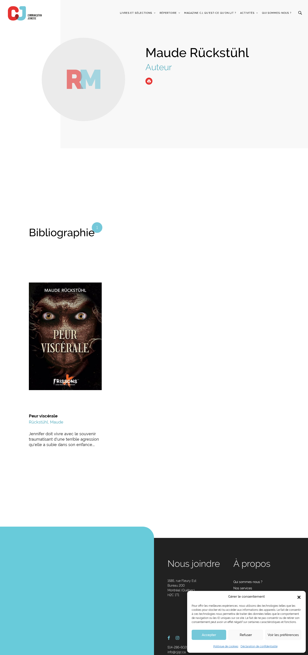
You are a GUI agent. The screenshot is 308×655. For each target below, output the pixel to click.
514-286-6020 (178, 647)
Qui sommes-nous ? (276, 13)
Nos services (242, 588)
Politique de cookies (225, 646)
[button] (299, 597)
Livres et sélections (136, 13)
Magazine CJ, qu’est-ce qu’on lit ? (210, 13)
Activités (247, 13)
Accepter (209, 635)
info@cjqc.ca (177, 652)
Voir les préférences (283, 635)
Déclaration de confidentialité (259, 646)
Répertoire (168, 13)
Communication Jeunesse (25, 13)
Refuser (246, 635)
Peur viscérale (43, 415)
